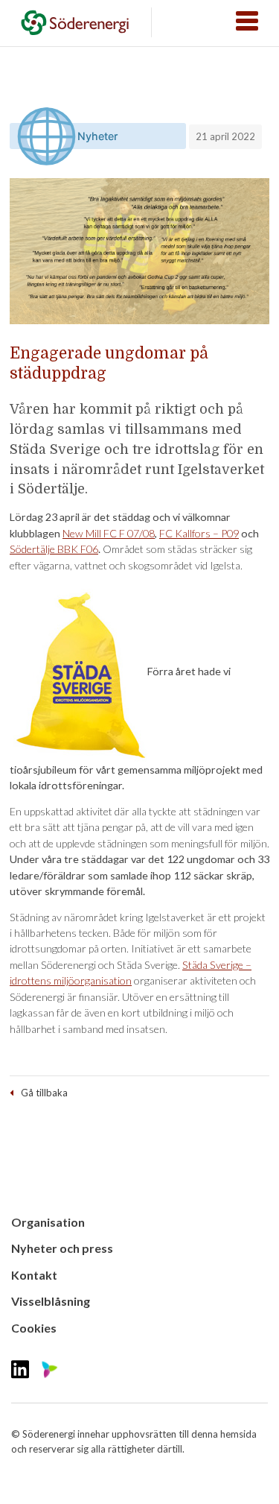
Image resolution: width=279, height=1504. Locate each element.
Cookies (34, 1328)
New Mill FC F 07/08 (108, 533)
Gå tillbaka (44, 1093)
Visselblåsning (50, 1301)
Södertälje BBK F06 (54, 549)
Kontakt (34, 1275)
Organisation (48, 1222)
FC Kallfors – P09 (199, 533)
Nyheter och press (62, 1248)
